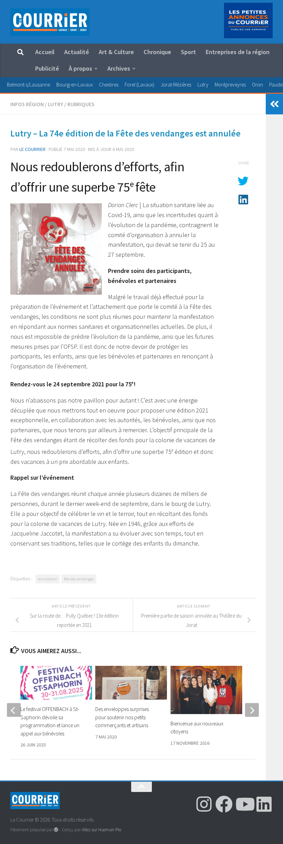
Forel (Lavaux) (139, 84)
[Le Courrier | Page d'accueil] (49, 22)
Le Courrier (32, 149)
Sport (188, 52)
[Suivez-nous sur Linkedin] (264, 804)
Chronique (157, 52)
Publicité (47, 68)
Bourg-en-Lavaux (74, 84)
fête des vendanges (79, 578)
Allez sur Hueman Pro (101, 830)
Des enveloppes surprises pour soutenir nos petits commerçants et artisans (122, 717)
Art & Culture (116, 52)
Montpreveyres (230, 84)
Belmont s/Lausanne (28, 84)
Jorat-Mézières (175, 84)
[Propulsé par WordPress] (56, 829)
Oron (257, 84)
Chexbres (108, 84)
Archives (118, 68)
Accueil (45, 52)
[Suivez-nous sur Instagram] (204, 804)
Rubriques (81, 104)
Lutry (202, 84)
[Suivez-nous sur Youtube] (244, 804)
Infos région (27, 104)
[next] (252, 710)
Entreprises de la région (238, 52)
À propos (80, 68)
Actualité (76, 52)
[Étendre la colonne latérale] (274, 104)
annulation (47, 578)
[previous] (14, 710)
